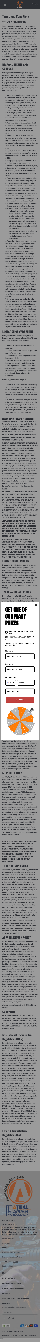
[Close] (36, 605)
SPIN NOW (20, 700)
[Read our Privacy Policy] (33, 636)
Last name (9, 664)
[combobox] (10, 683)
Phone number (10, 677)
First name (9, 651)
